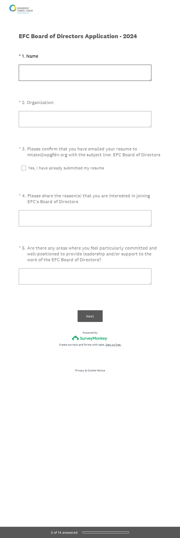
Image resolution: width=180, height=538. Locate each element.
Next (90, 316)
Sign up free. (113, 345)
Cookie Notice (96, 370)
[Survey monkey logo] (90, 338)
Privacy (79, 370)
